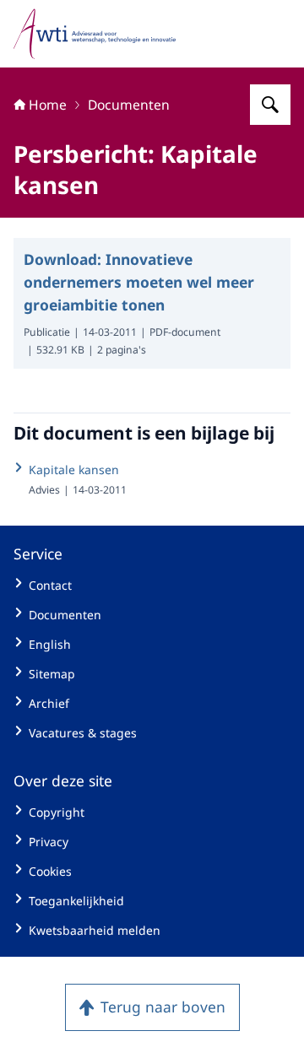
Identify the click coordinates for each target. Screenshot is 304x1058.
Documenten (129, 104)
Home (48, 104)
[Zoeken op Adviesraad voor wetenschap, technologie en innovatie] (270, 104)
